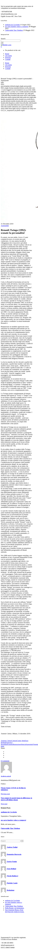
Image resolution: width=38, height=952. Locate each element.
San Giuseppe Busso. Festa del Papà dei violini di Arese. (14, 911)
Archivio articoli (6, 776)
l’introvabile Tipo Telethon (14, 30)
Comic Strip (21, 741)
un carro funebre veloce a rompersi (16, 26)
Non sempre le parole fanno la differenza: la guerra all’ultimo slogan (16, 799)
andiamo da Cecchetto (12, 25)
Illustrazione (17, 744)
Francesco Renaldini (6, 743)
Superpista (29, 744)
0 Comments (5, 761)
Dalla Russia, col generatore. (14, 908)
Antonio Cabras (6, 741)
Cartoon (14, 741)
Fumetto (10, 744)
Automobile (5, 226)
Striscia (23, 744)
